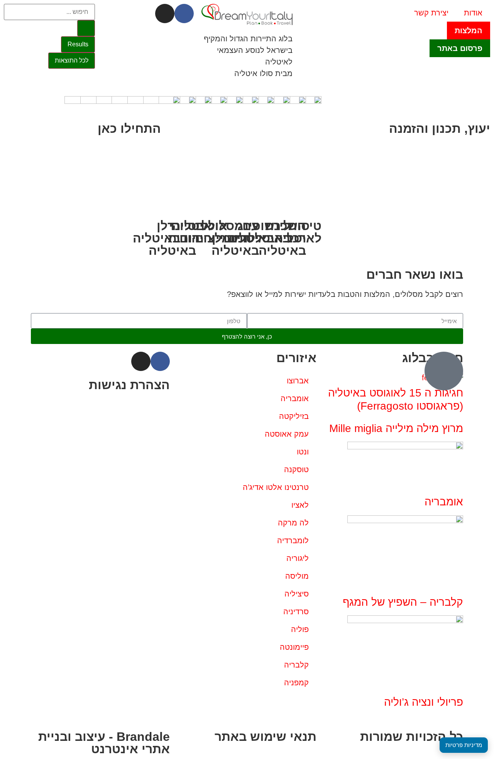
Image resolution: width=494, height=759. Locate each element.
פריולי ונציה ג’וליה (423, 702)
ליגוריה (297, 558)
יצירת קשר (431, 12)
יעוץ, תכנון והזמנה (439, 129)
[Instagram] (164, 13)
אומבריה (444, 502)
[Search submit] (86, 28)
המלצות (468, 30)
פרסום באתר (459, 48)
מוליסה (297, 576)
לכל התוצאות (71, 60)
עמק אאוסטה (287, 434)
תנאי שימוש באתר (265, 737)
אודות (473, 12)
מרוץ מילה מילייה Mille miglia (396, 428)
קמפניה (296, 682)
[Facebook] (184, 13)
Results (78, 44)
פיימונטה (294, 647)
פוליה (300, 629)
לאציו (300, 505)
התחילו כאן (129, 129)
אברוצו (298, 380)
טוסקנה (296, 469)
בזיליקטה (294, 416)
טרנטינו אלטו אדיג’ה (276, 487)
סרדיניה (296, 611)
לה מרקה (293, 522)
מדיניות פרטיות (463, 745)
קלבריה (296, 665)
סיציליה (296, 594)
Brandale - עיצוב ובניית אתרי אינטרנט (104, 743)
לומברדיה (293, 540)
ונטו (303, 451)
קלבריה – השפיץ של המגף (403, 602)
